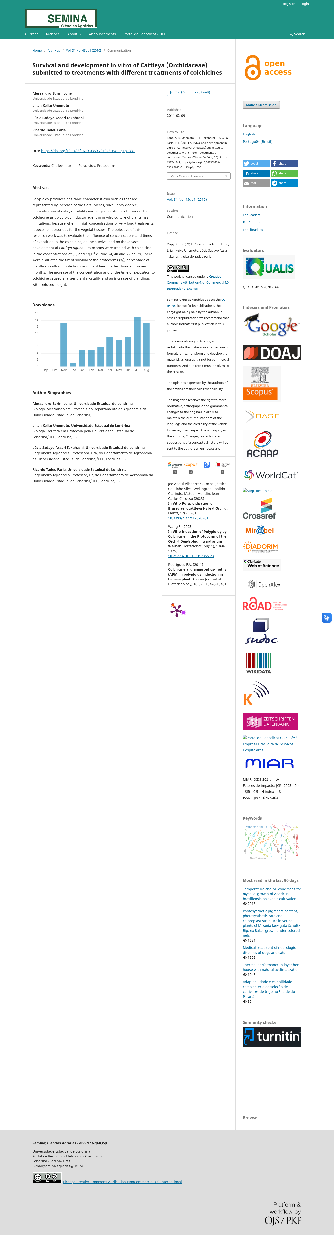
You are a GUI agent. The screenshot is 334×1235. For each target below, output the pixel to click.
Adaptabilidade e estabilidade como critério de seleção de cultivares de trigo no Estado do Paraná (269, 989)
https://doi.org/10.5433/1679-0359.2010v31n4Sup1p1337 (88, 150)
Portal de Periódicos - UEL (145, 34)
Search (299, 34)
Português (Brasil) (257, 141)
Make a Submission (261, 105)
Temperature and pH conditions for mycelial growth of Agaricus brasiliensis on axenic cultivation (272, 894)
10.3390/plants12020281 (188, 518)
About (72, 34)
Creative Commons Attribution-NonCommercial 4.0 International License (198, 282)
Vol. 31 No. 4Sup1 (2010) (83, 50)
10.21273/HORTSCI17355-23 (191, 556)
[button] (256, 163)
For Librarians (253, 229)
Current (31, 34)
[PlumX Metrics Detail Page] (176, 610)
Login (305, 3)
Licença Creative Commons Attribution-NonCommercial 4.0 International (122, 1181)
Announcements (102, 34)
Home (37, 50)
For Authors (251, 222)
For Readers (251, 215)
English (249, 134)
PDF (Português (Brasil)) (192, 92)
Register (289, 3)
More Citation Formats (186, 176)
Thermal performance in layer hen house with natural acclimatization (271, 967)
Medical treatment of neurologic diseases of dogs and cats (269, 950)
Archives (53, 34)
